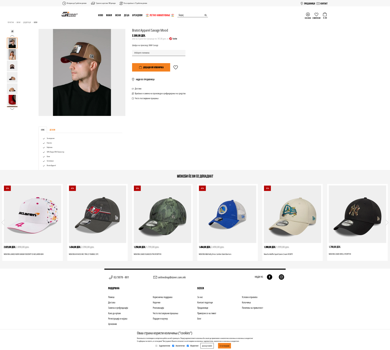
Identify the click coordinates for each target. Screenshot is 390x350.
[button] (387, 222)
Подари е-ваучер (160, 318)
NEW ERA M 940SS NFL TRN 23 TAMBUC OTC (84, 254)
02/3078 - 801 (121, 277)
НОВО (100, 15)
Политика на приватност (252, 307)
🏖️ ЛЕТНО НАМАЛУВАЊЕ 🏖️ (160, 15)
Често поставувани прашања (146, 98)
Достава (138, 88)
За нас (200, 297)
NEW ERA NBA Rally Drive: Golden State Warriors (215, 254)
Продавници (202, 307)
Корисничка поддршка (162, 297)
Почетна (11, 22)
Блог (199, 318)
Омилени (317, 18)
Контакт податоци (205, 302)
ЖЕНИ (118, 15)
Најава (308, 18)
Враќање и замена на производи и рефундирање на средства (160, 93)
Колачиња (246, 302)
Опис (42, 130)
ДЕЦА (126, 15)
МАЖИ (109, 15)
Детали (52, 130)
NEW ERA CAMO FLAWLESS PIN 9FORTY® (147, 254)
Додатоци (27, 22)
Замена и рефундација (118, 307)
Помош (111, 297)
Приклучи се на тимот (206, 313)
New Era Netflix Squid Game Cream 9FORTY (278, 254)
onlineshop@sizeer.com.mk (172, 277)
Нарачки (156, 302)
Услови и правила (249, 297)
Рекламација (158, 307)
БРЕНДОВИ (137, 15)
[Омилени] (176, 69)
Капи (35, 22)
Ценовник (112, 324)
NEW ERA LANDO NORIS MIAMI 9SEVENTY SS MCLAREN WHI (24, 254)
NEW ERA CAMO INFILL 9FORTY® (340, 254)
